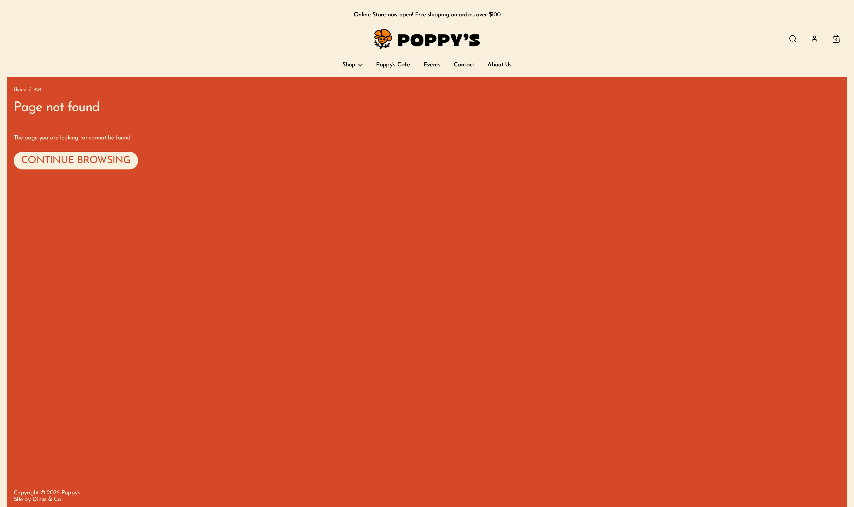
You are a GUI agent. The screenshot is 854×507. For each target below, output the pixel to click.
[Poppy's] (427, 39)
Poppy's (70, 493)
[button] (793, 39)
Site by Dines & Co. (37, 500)
